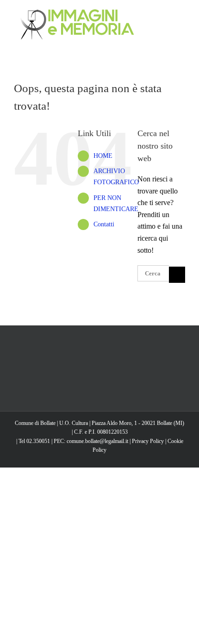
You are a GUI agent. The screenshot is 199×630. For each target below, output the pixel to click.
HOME (102, 155)
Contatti (103, 224)
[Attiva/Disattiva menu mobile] (181, 14)
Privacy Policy (148, 441)
